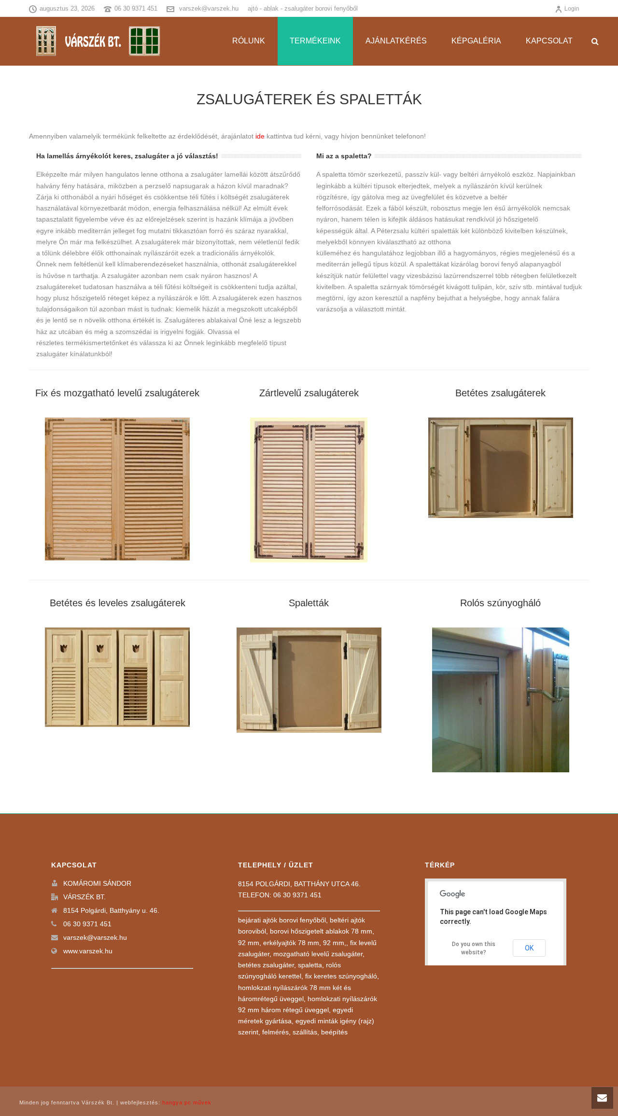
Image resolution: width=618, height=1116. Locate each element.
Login (571, 8)
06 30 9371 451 (135, 8)
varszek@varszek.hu (209, 8)
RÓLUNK (248, 41)
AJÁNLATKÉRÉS (396, 41)
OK (529, 948)
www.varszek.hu (87, 951)
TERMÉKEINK (315, 41)
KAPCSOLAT (549, 41)
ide (260, 136)
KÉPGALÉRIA (476, 41)
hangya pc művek (186, 1102)
